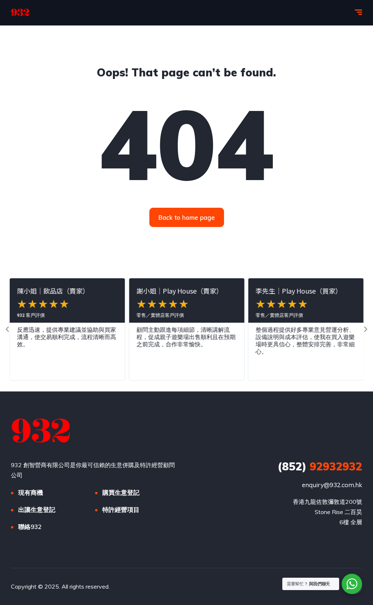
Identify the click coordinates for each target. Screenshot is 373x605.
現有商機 (30, 492)
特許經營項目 (121, 509)
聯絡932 (30, 526)
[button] (7, 329)
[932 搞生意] (20, 13)
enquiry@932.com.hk (332, 485)
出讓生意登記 (36, 509)
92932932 (320, 466)
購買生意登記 (121, 492)
